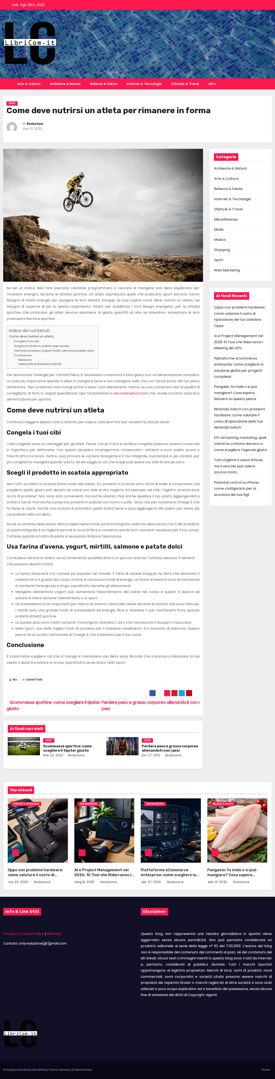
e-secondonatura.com (129, 393)
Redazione (35, 124)
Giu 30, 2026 (18, 882)
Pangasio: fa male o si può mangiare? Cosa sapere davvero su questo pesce (235, 392)
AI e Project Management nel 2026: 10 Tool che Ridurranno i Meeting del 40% (238, 342)
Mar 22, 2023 (53, 755)
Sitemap (54, 933)
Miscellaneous (226, 219)
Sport (12, 103)
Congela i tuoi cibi (26, 341)
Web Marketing (227, 270)
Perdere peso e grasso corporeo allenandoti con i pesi (170, 748)
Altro (212, 84)
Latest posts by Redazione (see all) (40, 364)
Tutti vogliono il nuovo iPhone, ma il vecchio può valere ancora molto (238, 466)
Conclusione (23, 355)
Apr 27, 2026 (151, 882)
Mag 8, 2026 (85, 882)
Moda (218, 229)
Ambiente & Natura (65, 84)
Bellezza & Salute (104, 84)
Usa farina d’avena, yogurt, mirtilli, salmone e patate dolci (54, 351)
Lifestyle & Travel (185, 84)
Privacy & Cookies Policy (23, 933)
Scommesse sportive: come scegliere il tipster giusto (67, 748)
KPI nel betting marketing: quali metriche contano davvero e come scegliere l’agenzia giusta (240, 443)
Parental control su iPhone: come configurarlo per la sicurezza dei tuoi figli (236, 488)
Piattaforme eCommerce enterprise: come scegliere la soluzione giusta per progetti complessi (168, 877)
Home (265, 1070)
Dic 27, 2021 (151, 755)
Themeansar (83, 1070)
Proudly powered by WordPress (25, 1070)
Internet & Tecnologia (144, 84)
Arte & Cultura (28, 84)
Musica (220, 239)
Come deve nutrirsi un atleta (31, 336)
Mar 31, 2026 (218, 882)
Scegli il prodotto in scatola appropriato (42, 346)
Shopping (222, 249)
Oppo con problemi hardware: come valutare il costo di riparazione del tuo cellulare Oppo (35, 877)
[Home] (8, 81)
